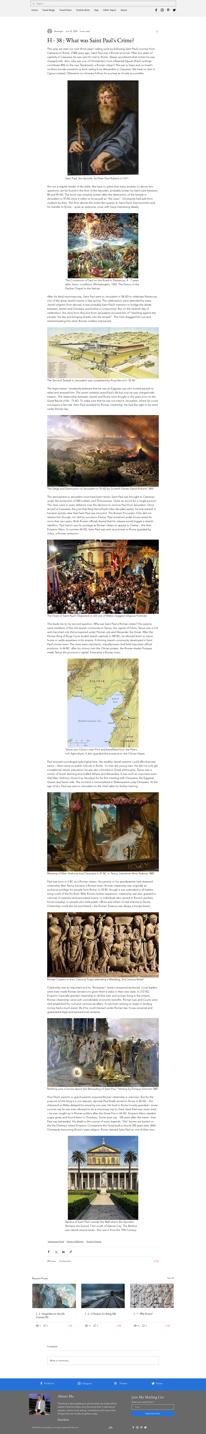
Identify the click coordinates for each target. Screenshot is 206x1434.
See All (170, 1278)
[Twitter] (174, 10)
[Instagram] (162, 10)
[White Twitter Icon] (153, 1383)
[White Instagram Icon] (79, 1383)
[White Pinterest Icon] (115, 1383)
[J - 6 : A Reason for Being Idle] (103, 1296)
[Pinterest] (168, 10)
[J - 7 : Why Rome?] (152, 1296)
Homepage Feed (56, 1241)
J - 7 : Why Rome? (143, 1313)
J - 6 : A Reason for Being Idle (100, 1313)
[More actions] (157, 31)
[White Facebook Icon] (41, 1383)
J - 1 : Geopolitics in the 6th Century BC (50, 1315)
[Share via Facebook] (48, 1251)
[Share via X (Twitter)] (56, 1251)
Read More (63, 1419)
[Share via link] (70, 1251)
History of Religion (75, 1241)
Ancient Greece (93, 1241)
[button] (48, 10)
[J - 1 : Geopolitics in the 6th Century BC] (54, 1296)
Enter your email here (142, 1402)
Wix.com (75, 1427)
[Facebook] (156, 10)
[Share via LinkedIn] (63, 1251)
